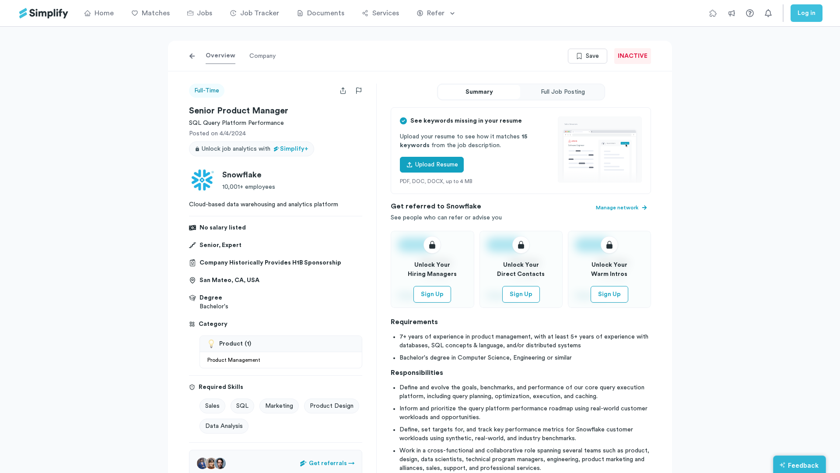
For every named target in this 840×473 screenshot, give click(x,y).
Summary (479, 92)
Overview (220, 56)
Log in (807, 13)
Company (262, 56)
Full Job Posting (563, 92)
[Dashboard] (44, 13)
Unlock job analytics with (255, 149)
